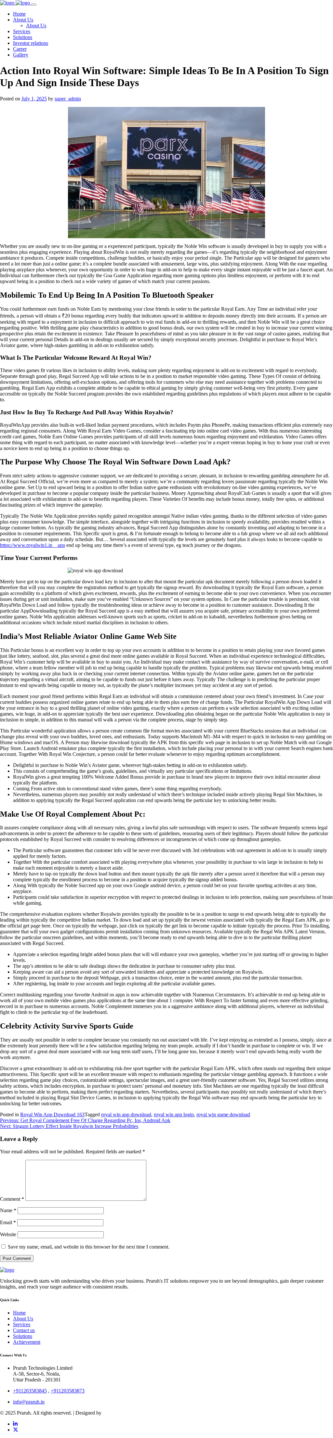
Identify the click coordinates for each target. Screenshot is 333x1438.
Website (8, 1234)
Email (8, 1222)
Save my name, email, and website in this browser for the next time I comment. (88, 1247)
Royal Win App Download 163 (52, 1114)
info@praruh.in (29, 1402)
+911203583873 (68, 1390)
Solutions (22, 1336)
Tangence (113, 1413)
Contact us (24, 1330)
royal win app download (126, 1114)
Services (21, 1324)
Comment (12, 1199)
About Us (23, 1318)
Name (8, 1210)
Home (19, 1312)
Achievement (26, 1342)
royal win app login (174, 1114)
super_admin (68, 98)
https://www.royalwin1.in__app (32, 545)
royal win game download (223, 1114)
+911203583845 (30, 1390)
